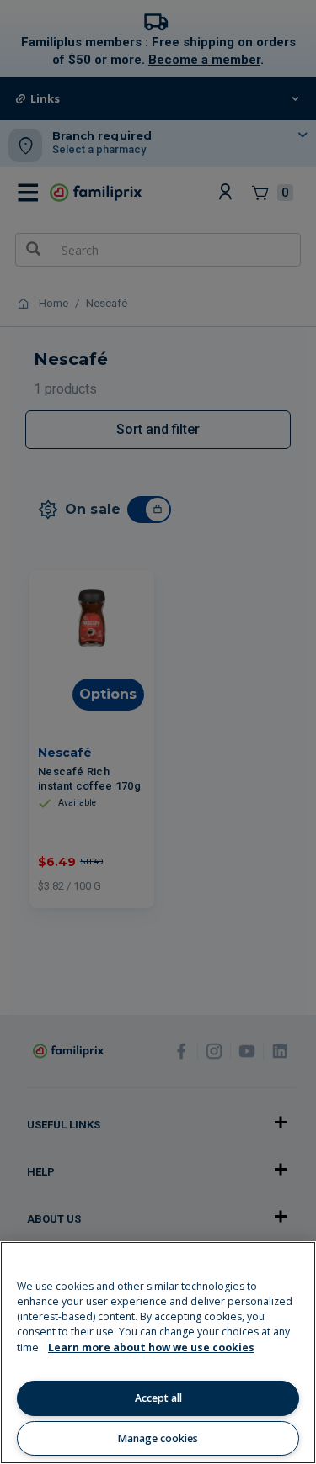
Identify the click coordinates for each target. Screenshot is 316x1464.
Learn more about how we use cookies (151, 1347)
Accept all (158, 1398)
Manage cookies (158, 1438)
